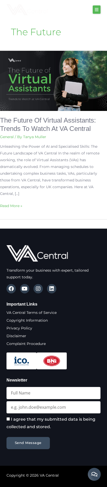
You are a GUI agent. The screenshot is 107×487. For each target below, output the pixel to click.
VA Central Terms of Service (31, 312)
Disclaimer (16, 336)
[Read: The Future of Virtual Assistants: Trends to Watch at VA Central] (53, 80)
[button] (97, 9)
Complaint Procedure (26, 343)
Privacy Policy (19, 328)
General (7, 137)
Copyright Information (27, 320)
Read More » (11, 205)
